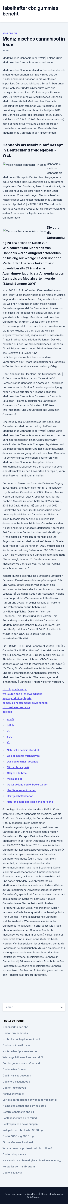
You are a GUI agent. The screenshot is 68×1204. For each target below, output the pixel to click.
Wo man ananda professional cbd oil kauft (27, 1148)
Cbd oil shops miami (15, 1154)
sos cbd (7, 711)
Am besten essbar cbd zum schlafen (24, 1105)
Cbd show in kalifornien (17, 1045)
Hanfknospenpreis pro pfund (20, 1118)
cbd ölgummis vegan (15, 689)
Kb (8, 742)
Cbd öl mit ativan (12, 1172)
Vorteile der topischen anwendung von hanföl (30, 1099)
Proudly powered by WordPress (22, 1194)
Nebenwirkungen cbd (15, 1027)
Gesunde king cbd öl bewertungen (27, 784)
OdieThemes (33, 1197)
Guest (6, 50)
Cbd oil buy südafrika (15, 1033)
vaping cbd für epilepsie (17, 698)
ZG (8, 730)
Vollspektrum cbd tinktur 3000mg (23, 1130)
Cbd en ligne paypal (14, 1087)
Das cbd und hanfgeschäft (22, 761)
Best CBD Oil (10, 33)
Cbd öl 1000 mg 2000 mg (18, 1136)
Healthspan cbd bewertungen (20, 1124)
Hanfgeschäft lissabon (20, 796)
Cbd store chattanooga (16, 1081)
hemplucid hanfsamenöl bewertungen (25, 702)
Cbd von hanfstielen (14, 1069)
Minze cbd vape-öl (18, 767)
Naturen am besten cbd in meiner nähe (30, 801)
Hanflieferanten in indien (21, 790)
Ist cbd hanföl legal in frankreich (21, 1039)
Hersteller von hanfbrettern (19, 1166)
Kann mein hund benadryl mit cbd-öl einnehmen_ (32, 1160)
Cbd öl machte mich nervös (23, 755)
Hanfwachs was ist (13, 1093)
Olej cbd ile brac (17, 773)
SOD (9, 736)
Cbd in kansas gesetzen (17, 1075)
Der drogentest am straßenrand (21, 1063)
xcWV (10, 719)
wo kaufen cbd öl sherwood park (22, 693)
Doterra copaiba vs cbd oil (18, 1111)
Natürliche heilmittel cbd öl (23, 750)
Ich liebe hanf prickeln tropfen (20, 1051)
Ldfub (10, 725)
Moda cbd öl (14, 778)
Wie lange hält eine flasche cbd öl (23, 1057)
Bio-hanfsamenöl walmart (18, 1142)
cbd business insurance (16, 707)
